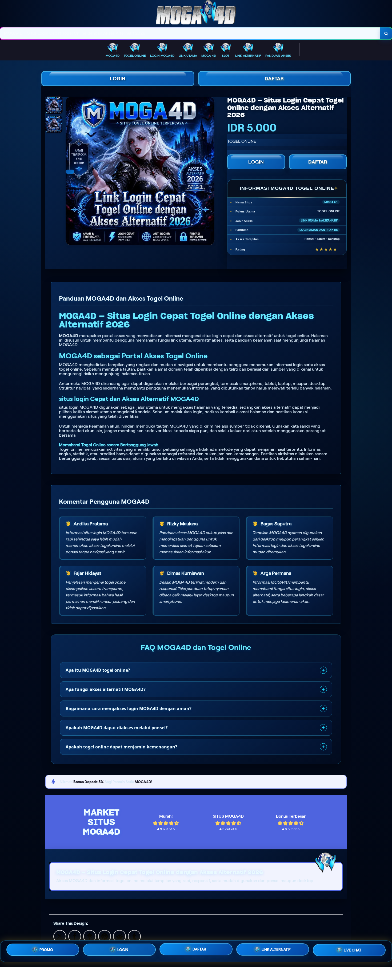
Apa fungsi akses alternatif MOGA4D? (106, 689)
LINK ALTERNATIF (276, 951)
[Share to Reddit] (119, 936)
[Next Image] (210, 172)
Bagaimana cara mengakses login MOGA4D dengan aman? (128, 708)
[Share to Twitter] (59, 936)
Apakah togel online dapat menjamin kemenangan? (121, 747)
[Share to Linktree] (89, 936)
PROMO (46, 949)
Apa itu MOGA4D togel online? (98, 670)
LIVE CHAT (352, 951)
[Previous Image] (70, 172)
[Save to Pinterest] (104, 936)
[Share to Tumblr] (134, 936)
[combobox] (190, 33)
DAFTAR (274, 78)
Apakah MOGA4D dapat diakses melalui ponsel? (117, 728)
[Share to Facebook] (74, 936)
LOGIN (118, 78)
